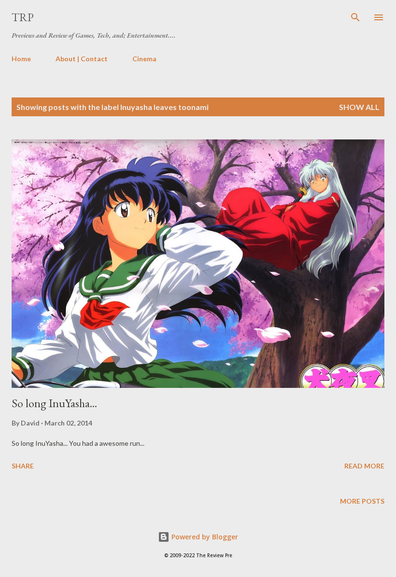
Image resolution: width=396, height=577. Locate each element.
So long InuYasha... (54, 403)
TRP (23, 17)
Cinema (144, 59)
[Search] (355, 17)
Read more (364, 466)
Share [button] (23, 466)
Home (21, 59)
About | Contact (82, 59)
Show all (359, 106)
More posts (362, 501)
